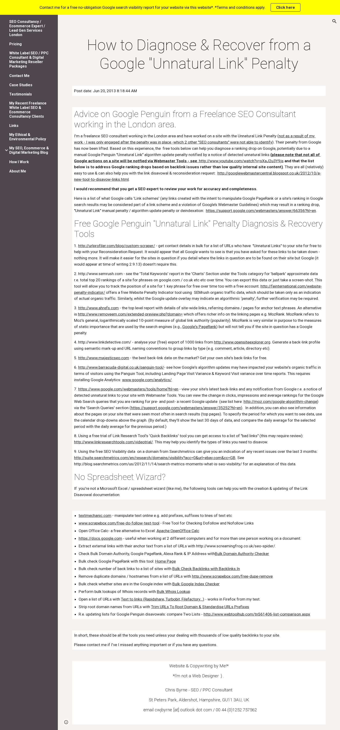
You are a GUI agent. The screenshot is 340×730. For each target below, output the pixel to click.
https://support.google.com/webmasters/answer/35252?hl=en (186, 407)
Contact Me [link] (19, 76)
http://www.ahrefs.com (98, 308)
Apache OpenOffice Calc (178, 530)
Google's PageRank (199, 326)
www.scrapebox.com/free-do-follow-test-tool (119, 523)
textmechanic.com (95, 515)
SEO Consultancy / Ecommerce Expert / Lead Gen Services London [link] (27, 28)
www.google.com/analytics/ (147, 379)
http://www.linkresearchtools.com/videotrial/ (113, 442)
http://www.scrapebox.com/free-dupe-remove (232, 576)
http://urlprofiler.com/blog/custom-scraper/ (116, 245)
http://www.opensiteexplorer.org (242, 342)
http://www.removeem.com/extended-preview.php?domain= (130, 314)
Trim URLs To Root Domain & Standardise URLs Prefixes (200, 606)
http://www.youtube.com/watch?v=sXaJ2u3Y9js (241, 161)
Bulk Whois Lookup (173, 591)
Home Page (165, 561)
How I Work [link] (19, 162)
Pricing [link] (15, 44)
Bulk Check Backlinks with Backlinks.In (206, 568)
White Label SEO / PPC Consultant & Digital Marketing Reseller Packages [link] (29, 59)
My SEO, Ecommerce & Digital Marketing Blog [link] (29, 150)
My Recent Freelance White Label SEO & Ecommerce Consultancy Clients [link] (27, 110)
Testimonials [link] (20, 94)
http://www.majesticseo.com (103, 358)
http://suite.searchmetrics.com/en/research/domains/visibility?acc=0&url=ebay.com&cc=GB (154, 457)
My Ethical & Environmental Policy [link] (27, 136)
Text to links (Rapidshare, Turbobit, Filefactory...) (162, 599)
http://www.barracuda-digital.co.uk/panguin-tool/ (121, 367)
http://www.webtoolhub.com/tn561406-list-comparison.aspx (257, 614)
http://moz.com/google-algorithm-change (280, 401)
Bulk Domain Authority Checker (242, 553)
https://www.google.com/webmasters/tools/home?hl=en (128, 389)
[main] (199, 54)
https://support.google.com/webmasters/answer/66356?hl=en (261, 210)
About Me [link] (17, 171)
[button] (334, 21)
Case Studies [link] (20, 85)
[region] (170, 7)
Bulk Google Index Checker (195, 584)
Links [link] (14, 125)
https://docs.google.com (100, 538)
